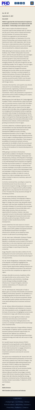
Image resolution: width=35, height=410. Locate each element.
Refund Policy (19, 404)
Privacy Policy (10, 407)
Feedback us (18, 407)
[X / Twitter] (18, 3)
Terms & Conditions (9, 404)
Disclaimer (27, 404)
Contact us (25, 407)
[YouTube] (24, 3)
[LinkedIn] (21, 3)
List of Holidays (19, 402)
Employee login (10, 402)
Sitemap (27, 402)
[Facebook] (15, 3)
